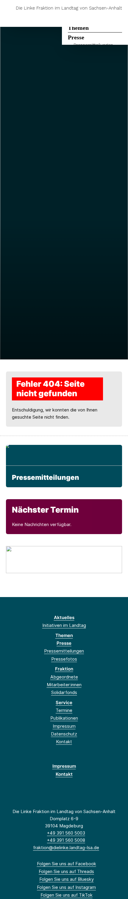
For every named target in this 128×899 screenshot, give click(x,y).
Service (64, 702)
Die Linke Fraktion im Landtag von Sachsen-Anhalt (69, 8)
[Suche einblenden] (102, 17)
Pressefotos (64, 659)
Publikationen (64, 718)
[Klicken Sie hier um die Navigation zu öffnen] (118, 17)
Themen (78, 27)
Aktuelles (64, 617)
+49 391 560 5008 (66, 840)
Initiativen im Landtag (64, 625)
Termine (64, 710)
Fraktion (64, 669)
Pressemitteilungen (45, 477)
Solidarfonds (64, 692)
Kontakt (64, 741)
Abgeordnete (64, 677)
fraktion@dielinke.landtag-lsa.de (66, 847)
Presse (76, 37)
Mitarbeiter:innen (64, 684)
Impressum (64, 726)
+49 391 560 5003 (66, 833)
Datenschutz (64, 734)
